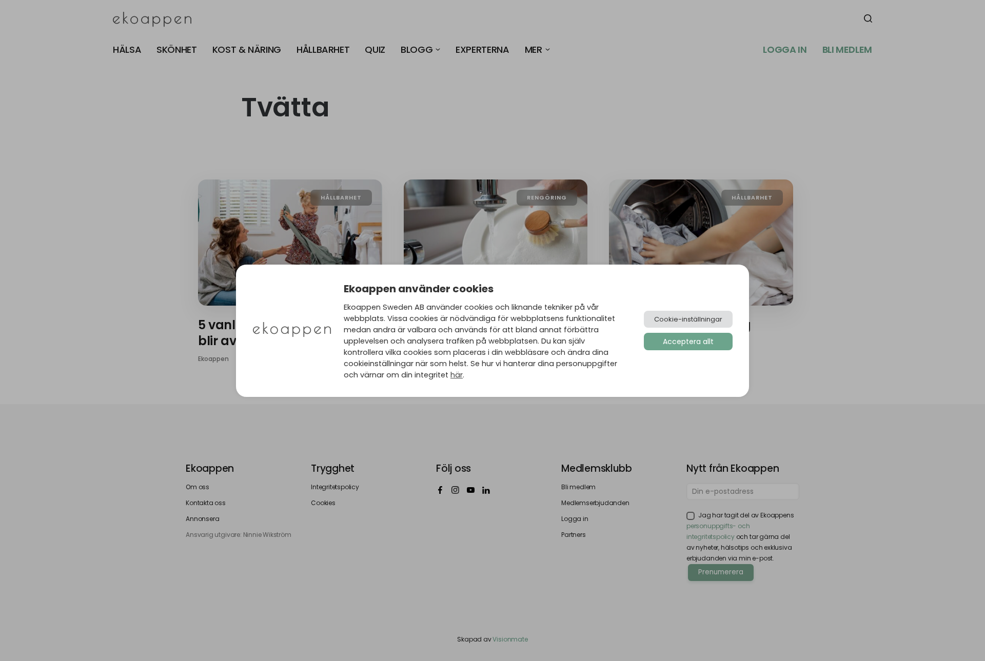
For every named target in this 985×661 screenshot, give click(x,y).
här (456, 375)
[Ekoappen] (291, 330)
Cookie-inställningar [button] (688, 319)
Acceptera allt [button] (688, 341)
